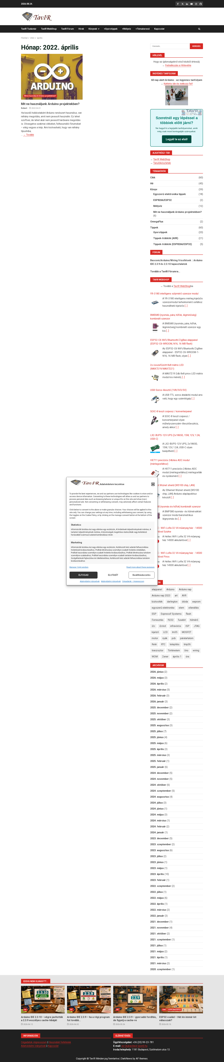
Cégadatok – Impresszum (133, 581)
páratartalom (186, 638)
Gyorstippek (160, 232)
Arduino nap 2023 (161, 595)
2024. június (157, 808)
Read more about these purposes (140, 567)
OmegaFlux (156, 221)
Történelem (174, 650)
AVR (184, 595)
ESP (154, 613)
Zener (165, 656)
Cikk (152, 177)
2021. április (157, 957)
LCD (165, 632)
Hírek (81, 29)
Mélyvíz (157, 206)
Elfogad (83, 575)
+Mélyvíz (126, 29)
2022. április (157, 903)
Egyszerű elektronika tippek (169, 194)
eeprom (196, 601)
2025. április (157, 749)
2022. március (158, 909)
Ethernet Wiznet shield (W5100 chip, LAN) (172, 485)
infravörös (175, 626)
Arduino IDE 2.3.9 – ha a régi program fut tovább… (89, 999)
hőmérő (194, 619)
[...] (186, 305)
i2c (153, 626)
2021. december (159, 921)
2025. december (159, 707)
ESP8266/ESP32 (162, 200)
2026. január (157, 701)
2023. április (157, 874)
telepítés (174, 644)
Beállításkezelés (141, 575)
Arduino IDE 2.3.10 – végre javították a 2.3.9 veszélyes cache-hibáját (43, 999)
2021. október (158, 933)
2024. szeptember (160, 790)
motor (155, 638)
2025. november (159, 713)
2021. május (157, 951)
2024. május (157, 814)
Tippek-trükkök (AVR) (165, 238)
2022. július (156, 892)
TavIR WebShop (49, 29)
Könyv (153, 189)
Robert (24, 108)
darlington (172, 601)
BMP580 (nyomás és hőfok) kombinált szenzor (175, 506)
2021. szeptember (160, 939)
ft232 (171, 619)
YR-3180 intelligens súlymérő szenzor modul (174, 293)
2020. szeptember (160, 969)
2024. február (158, 826)
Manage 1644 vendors (78, 567)
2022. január (157, 915)
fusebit (182, 619)
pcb (174, 638)
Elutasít (113, 575)
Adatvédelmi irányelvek (90, 581)
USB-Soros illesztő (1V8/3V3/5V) (168, 390)
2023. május (157, 868)
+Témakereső (143, 29)
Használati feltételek (60, 1042)
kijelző (155, 632)
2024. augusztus (159, 796)
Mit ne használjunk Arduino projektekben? (52, 77)
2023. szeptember (160, 844)
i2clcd (162, 626)
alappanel (157, 589)
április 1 (177, 656)
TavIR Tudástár (28, 29)
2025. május (157, 743)
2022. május (157, 897)
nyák (164, 638)
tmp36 (187, 644)
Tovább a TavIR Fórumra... (165, 271)
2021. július (156, 945)
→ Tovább (28, 134)
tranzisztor (157, 650)
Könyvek (93, 29)
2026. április (157, 683)
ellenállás (193, 607)
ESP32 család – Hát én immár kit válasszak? (181, 999)
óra (187, 656)
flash (188, 613)
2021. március (158, 963)
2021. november (159, 927)
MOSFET (186, 632)
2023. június (157, 862)
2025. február (158, 761)
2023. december (159, 838)
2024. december (159, 773)
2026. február (158, 695)
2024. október (158, 784)
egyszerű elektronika (163, 607)
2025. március (158, 755)
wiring (196, 650)
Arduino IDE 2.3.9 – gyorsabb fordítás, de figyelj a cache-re (135, 999)
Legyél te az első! (177, 139)
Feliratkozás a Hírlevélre (178, 65)
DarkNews (126, 1058)
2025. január (157, 767)
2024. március (158, 820)
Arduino (170, 589)
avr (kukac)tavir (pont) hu (134, 1045)
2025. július (156, 731)
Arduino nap (185, 589)
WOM (155, 656)
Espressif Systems (171, 613)
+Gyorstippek (110, 29)
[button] (153, 484)
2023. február (158, 880)
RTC (163, 644)
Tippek (154, 227)
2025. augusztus (159, 725)
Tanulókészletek (162, 163)
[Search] (199, 29)
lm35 (174, 632)
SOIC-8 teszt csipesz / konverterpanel (171, 411)
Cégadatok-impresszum (34, 1042)
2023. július (156, 856)
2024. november (159, 778)
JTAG (196, 626)
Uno (186, 650)
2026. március (158, 689)
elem (181, 607)
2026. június (157, 671)
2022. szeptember (160, 886)
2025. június (157, 737)
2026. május (157, 677)
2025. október (158, 719)
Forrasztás (157, 619)
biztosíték (157, 601)
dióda (185, 601)
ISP (187, 626)
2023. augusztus (159, 850)
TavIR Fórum (67, 29)
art (176, 595)
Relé (154, 644)
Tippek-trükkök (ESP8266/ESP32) (172, 244)
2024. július (156, 802)
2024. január (157, 832)
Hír (152, 183)
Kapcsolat (159, 29)
